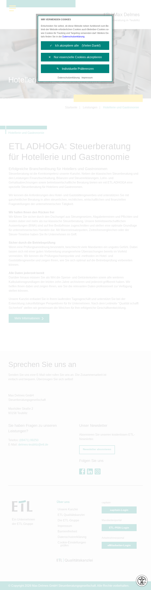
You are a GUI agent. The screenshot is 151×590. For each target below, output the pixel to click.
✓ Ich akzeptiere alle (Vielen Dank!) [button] (75, 45)
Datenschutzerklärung (73, 36)
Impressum (87, 77)
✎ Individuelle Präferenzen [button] (75, 68)
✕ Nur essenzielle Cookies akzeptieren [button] (75, 57)
